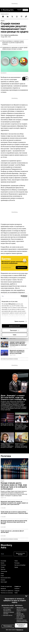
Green (2, 573)
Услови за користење (6, 586)
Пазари (3, 567)
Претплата (25, 9)
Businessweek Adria (5, 577)
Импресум (3, 588)
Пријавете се (19, 629)
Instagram (16, 590)
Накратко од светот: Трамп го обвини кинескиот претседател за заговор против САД (21, 445)
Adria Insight (4, 582)
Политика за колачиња (7, 592)
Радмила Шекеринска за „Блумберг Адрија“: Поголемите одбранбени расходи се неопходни (7, 445)
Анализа (3, 579)
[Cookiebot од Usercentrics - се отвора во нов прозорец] (20, 296)
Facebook (16, 588)
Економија (3, 560)
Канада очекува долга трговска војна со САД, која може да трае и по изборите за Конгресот (14, 486)
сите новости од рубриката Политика (9, 539)
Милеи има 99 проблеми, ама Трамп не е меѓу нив (7, 424)
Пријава (19, 9)
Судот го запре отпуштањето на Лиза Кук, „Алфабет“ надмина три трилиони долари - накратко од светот (21, 426)
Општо (2, 481)
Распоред (16, 563)
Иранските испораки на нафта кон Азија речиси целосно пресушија (17, 352)
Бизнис (2, 563)
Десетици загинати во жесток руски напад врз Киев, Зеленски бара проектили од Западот (14, 522)
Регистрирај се (7, 626)
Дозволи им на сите (14, 326)
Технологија (4, 571)
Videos (16, 560)
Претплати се (22, 267)
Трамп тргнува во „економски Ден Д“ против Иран (12, 531)
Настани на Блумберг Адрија (20, 566)
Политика (6, 456)
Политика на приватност (7, 590)
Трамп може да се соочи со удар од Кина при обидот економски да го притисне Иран (14, 512)
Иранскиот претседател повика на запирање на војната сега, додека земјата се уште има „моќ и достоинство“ (14, 503)
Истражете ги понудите (21, 625)
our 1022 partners (11, 304)
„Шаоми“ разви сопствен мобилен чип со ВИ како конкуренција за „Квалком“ (18, 344)
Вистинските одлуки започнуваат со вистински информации (13, 262)
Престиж (3, 569)
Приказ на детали (19, 321)
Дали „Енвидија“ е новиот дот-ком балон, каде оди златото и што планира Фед (13, 398)
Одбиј (14, 334)
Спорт (2, 575)
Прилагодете (13, 330)
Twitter (16, 592)
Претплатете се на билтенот (20, 554)
